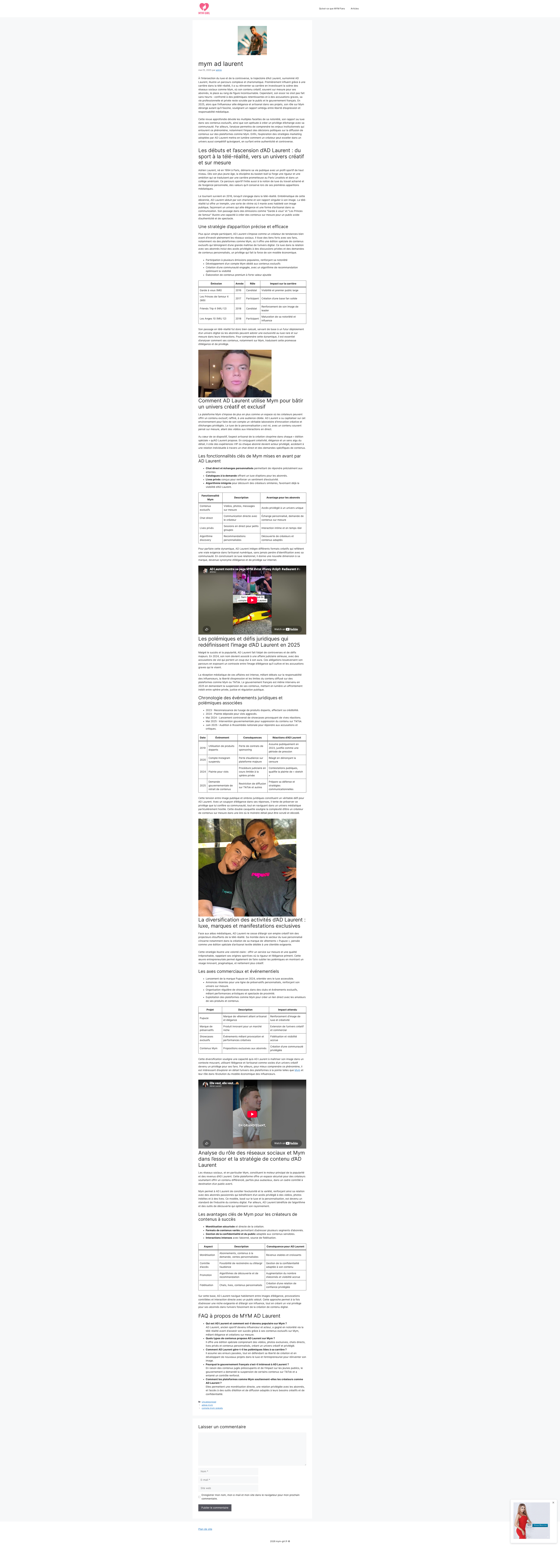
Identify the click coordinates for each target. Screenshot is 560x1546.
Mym (297, 1070)
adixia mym (207, 1405)
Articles (355, 8)
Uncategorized (209, 1402)
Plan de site (205, 1529)
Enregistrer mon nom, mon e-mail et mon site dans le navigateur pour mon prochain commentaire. (251, 1497)
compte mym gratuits (212, 1408)
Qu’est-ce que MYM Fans (332, 8)
